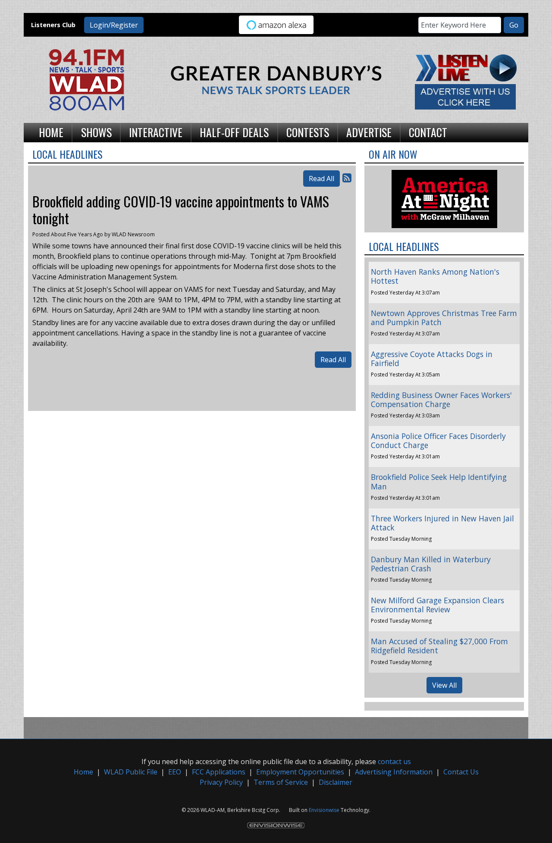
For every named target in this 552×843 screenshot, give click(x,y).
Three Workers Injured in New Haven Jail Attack (442, 523)
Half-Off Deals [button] (234, 132)
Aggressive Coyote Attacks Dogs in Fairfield (431, 358)
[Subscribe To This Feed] (346, 177)
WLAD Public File (130, 772)
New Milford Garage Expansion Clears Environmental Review (437, 604)
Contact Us (461, 772)
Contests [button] (307, 132)
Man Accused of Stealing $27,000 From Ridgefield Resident (439, 645)
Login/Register (114, 25)
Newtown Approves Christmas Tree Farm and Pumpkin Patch (444, 317)
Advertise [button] (369, 132)
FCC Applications (218, 772)
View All (444, 685)
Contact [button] (428, 132)
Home (83, 772)
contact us (394, 761)
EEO (174, 772)
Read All (321, 178)
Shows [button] (96, 132)
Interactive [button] (155, 132)
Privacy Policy (221, 782)
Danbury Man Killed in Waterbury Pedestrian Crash (431, 563)
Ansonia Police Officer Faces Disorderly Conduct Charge (438, 440)
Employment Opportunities (300, 772)
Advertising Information (394, 772)
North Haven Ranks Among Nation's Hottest (435, 276)
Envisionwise (324, 810)
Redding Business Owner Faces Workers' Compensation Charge (441, 399)
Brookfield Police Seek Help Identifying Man (439, 481)
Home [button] (51, 132)
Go (513, 25)
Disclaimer (335, 782)
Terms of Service (281, 782)
